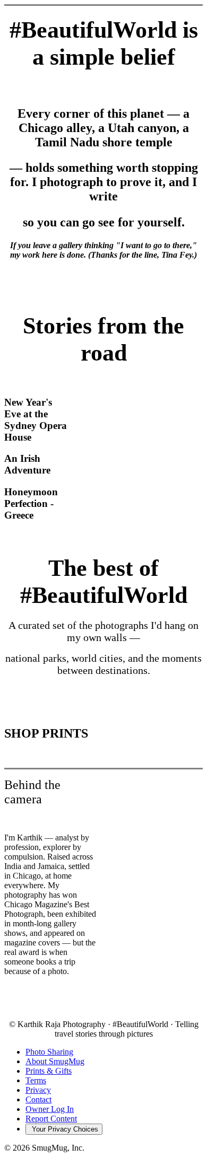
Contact (38, 1099)
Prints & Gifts (48, 1070)
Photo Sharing (49, 1051)
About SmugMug (54, 1061)
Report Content (51, 1118)
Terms (35, 1080)
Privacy (38, 1089)
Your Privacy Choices (64, 1129)
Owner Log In (49, 1109)
